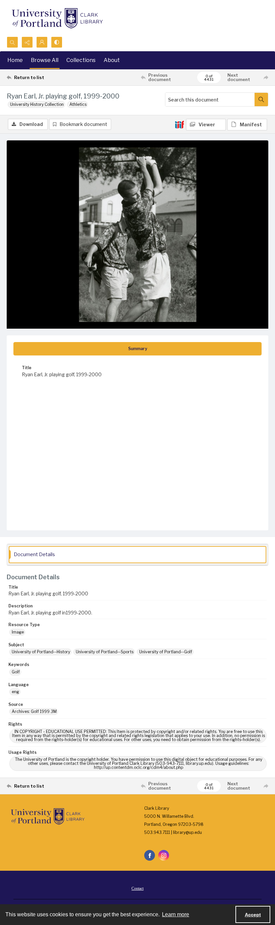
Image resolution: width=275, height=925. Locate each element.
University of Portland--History (41, 651)
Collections (81, 60)
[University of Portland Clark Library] (57, 18)
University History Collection (37, 104)
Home (15, 60)
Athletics (78, 104)
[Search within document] (261, 99)
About (112, 60)
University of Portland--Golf (165, 651)
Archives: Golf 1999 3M (34, 711)
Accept (253, 914)
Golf (16, 671)
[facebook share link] (149, 855)
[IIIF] (179, 124)
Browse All (44, 60)
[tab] (137, 348)
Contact (137, 888)
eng (15, 691)
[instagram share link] (163, 855)
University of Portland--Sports (104, 651)
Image (18, 632)
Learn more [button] (175, 914)
